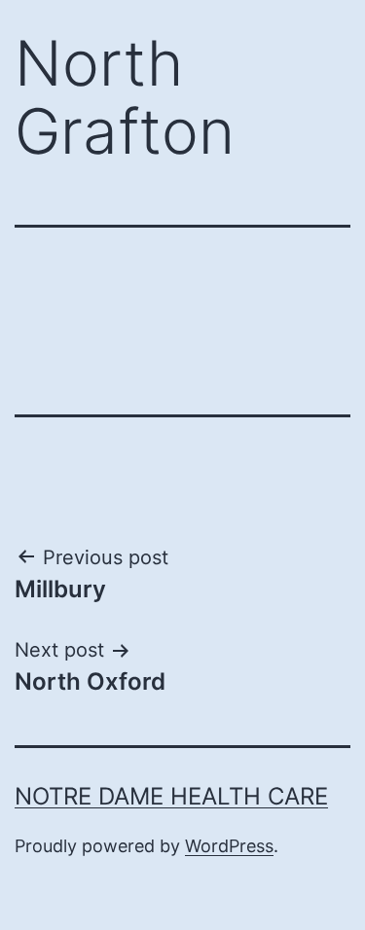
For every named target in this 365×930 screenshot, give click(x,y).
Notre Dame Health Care (171, 796)
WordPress (229, 846)
